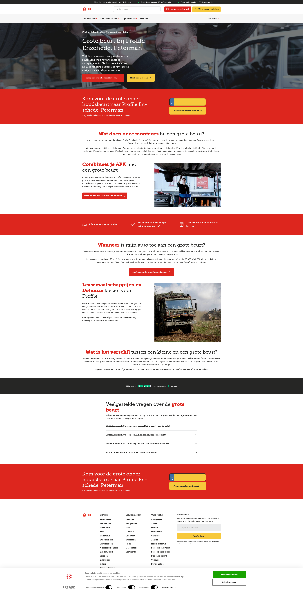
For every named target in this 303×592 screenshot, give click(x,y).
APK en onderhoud (108, 19)
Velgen (103, 563)
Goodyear (130, 535)
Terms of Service (212, 541)
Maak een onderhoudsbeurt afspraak (149, 272)
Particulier (212, 19)
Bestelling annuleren (160, 551)
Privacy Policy (202, 541)
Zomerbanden (106, 543)
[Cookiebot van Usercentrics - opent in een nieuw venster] (69, 587)
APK (102, 531)
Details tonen (167, 587)
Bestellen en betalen (160, 547)
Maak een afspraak (180, 9)
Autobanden (89, 19)
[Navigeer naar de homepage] (88, 9)
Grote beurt (105, 527)
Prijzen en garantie (159, 555)
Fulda (128, 543)
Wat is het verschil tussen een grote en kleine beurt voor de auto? (138, 426)
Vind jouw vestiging (208, 9)
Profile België (157, 563)
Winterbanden (106, 539)
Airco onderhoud (107, 567)
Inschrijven (198, 536)
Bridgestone (131, 523)
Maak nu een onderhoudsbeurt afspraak (103, 196)
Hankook (130, 519)
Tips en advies (128, 19)
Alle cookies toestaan (229, 574)
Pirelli (128, 527)
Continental (131, 551)
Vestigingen (156, 519)
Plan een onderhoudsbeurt (186, 111)
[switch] (131, 587)
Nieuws (154, 527)
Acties (154, 523)
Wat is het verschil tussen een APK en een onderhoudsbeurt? (136, 435)
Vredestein (131, 539)
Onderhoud (105, 535)
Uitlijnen (104, 555)
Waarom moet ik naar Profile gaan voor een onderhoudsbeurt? (137, 443)
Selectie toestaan (229, 582)
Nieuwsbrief (156, 531)
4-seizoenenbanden (109, 547)
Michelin (130, 531)
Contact (154, 559)
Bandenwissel (106, 551)
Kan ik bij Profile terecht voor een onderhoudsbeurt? (132, 452)
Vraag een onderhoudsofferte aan (101, 78)
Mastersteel (131, 547)
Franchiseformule (159, 543)
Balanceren (105, 559)
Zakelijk (154, 539)
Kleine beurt (105, 523)
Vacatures (155, 535)
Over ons (144, 19)
